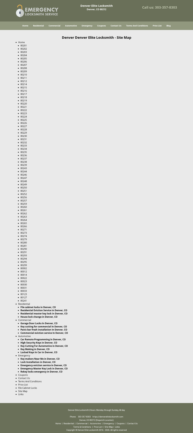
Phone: (73, 417)
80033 (23, 290)
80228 (23, 129)
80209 (23, 71)
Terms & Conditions (82, 427)
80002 (23, 268)
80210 (23, 74)
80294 (23, 258)
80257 (23, 200)
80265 (23, 223)
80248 (23, 181)
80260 (23, 207)
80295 (23, 262)
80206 (23, 61)
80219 (23, 100)
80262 (23, 213)
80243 (23, 168)
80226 (23, 123)
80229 (23, 132)
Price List (157, 25)
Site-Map (109, 427)
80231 (23, 139)
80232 (23, 142)
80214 (23, 84)
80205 (23, 58)
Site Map (22, 391)
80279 (23, 239)
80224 (23, 116)
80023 (23, 281)
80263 (23, 216)
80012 (23, 271)
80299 (23, 265)
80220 (23, 103)
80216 (23, 90)
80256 (23, 197)
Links (21, 394)
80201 (23, 45)
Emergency (87, 25)
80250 (23, 187)
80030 (23, 284)
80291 (23, 252)
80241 (23, 300)
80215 (23, 87)
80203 (23, 52)
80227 (23, 126)
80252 (23, 194)
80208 (23, 68)
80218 (23, 97)
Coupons (101, 25)
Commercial (54, 25)
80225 (23, 119)
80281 (23, 245)
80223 (23, 113)
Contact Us (116, 25)
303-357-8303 (166, 7)
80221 (23, 106)
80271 (23, 229)
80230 (23, 136)
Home (25, 25)
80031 (23, 287)
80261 (23, 210)
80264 (23, 220)
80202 (23, 48)
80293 (23, 255)
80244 (23, 171)
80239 (23, 165)
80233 (23, 145)
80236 (23, 155)
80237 (23, 158)
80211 (23, 77)
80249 (23, 184)
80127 (23, 297)
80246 (23, 174)
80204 (23, 55)
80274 (23, 236)
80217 (23, 94)
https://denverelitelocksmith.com (108, 417)
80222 (23, 110)
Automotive (71, 25)
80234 (23, 148)
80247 (23, 178)
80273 (23, 232)
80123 (23, 294)
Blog (168, 25)
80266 (23, 226)
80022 (23, 278)
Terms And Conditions (137, 25)
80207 (23, 64)
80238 (23, 161)
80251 (23, 190)
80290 (23, 248)
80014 (23, 274)
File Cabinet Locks (27, 387)
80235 (23, 152)
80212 (23, 81)
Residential (38, 25)
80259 (23, 203)
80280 (23, 242)
